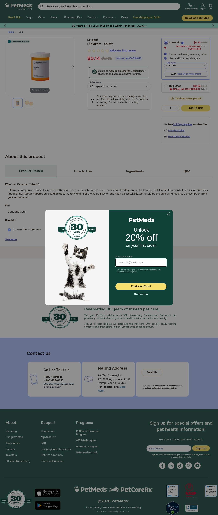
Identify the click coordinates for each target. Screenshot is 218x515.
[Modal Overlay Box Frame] (109, 257)
